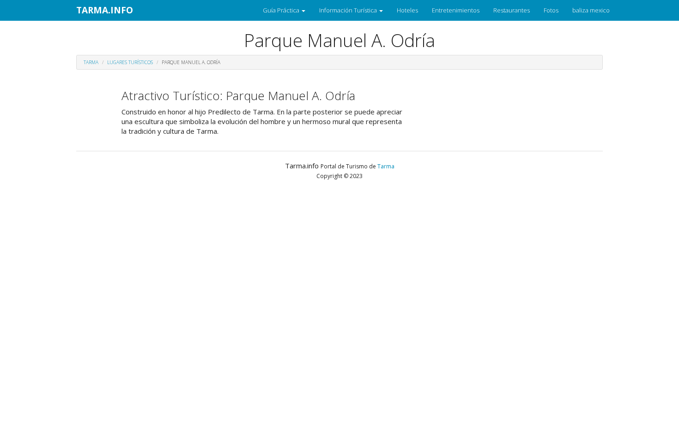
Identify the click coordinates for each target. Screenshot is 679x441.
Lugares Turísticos (130, 62)
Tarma (91, 62)
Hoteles (407, 10)
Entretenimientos (455, 10)
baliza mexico (591, 10)
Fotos (551, 10)
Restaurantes (511, 10)
